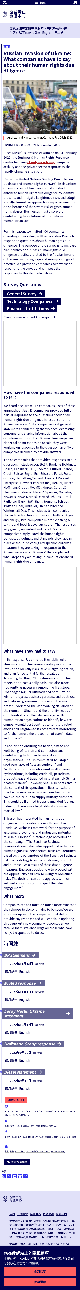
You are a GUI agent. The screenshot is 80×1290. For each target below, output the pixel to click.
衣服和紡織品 (42, 1125)
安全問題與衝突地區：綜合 (38, 1151)
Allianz (22, 1114)
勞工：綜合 (20, 1151)
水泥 (18, 1125)
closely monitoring (41, 162)
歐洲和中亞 (17, 1137)
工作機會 (22, 1214)
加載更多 (13, 1100)
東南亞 (7, 1137)
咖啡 (51, 1125)
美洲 (25, 1137)
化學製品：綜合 (28, 1125)
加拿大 (62, 1137)
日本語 (58, 32)
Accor (57, 1111)
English (47, 32)
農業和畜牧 (9, 1125)
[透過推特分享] (9, 1176)
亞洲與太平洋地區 (36, 1137)
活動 (12, 1214)
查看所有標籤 (19, 1162)
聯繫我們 (61, 1214)
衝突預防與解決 (57, 1151)
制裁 (12, 1151)
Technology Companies (29, 301)
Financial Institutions (28, 308)
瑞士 (68, 1137)
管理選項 (40, 1282)
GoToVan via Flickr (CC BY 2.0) (56, 130)
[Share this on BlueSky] (20, 1176)
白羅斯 (55, 1137)
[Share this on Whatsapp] (4, 1176)
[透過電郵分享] (25, 1176)
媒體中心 (35, 1214)
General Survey (21, 293)
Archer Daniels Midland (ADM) (18, 1111)
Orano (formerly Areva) (43, 1111)
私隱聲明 (48, 1214)
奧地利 (48, 1137)
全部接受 (40, 1271)
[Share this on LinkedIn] (14, 1176)
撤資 (7, 1151)
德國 (74, 1137)
